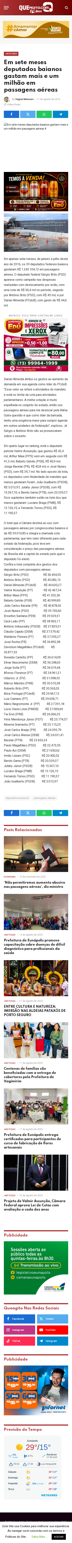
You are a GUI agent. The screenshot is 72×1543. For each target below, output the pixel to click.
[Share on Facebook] (11, 114)
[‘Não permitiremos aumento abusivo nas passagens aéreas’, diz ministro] (36, 854)
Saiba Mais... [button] (39, 1536)
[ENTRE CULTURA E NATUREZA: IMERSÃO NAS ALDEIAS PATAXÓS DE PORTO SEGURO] (36, 978)
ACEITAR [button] (59, 1536)
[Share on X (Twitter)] (28, 114)
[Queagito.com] (36, 7)
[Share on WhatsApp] (44, 114)
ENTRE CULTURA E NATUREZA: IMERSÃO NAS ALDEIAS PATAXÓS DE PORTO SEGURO (35, 1011)
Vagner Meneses (24, 99)
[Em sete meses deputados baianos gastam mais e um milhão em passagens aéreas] (36, 144)
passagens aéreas (44, 798)
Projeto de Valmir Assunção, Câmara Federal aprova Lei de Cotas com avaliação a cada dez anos (34, 1205)
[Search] (66, 7)
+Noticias (11, 53)
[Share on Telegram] (60, 114)
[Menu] (6, 7)
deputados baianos (17, 798)
